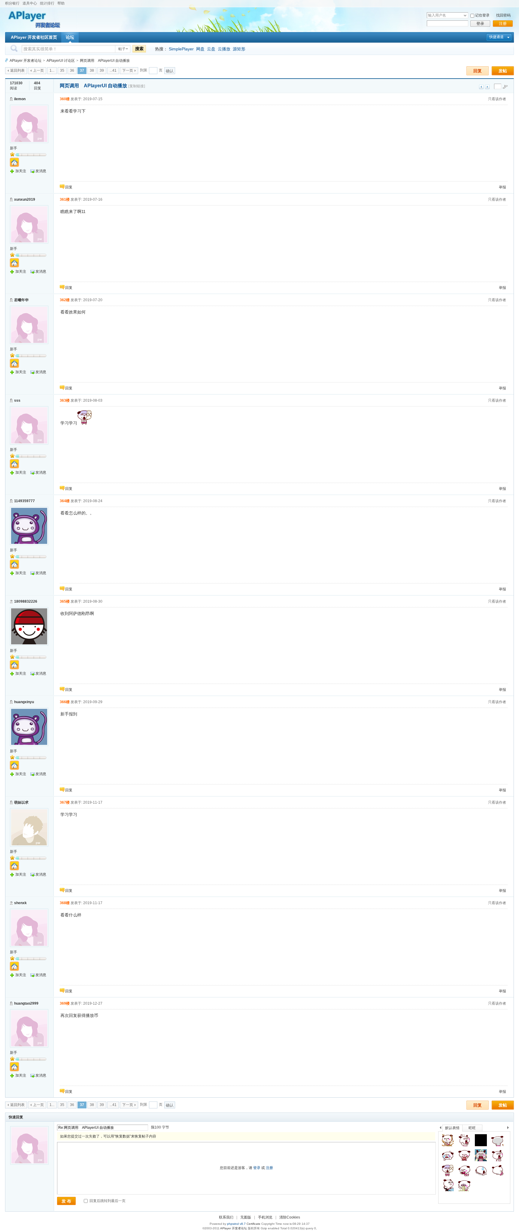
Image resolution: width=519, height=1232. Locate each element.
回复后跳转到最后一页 (107, 1201)
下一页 (127, 70)
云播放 (224, 48)
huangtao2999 (26, 1003)
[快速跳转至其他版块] (6, 60)
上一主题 (481, 87)
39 (102, 70)
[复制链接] (136, 86)
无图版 (245, 1217)
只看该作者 (497, 99)
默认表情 (452, 1128)
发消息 (40, 171)
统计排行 (47, 3)
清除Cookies (289, 1217)
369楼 (65, 1003)
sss (17, 400)
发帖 (503, 70)
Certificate (253, 1223)
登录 (480, 23)
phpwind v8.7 (236, 1223)
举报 (502, 187)
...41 (113, 70)
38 (92, 70)
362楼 (65, 300)
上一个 (440, 1128)
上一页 (38, 70)
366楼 (65, 702)
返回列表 (17, 70)
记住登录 (482, 15)
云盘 (211, 48)
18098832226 (25, 601)
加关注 (20, 171)
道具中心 (30, 3)
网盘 (200, 48)
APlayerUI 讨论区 (61, 60)
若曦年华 (21, 300)
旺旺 (472, 1128)
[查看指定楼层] (505, 86)
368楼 (65, 903)
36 (72, 70)
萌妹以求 (21, 802)
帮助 (61, 3)
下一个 (509, 1128)
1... (52, 70)
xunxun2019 (24, 199)
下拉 (465, 15)
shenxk (20, 903)
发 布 (66, 1201)
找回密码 (503, 15)
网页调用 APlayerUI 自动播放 (105, 60)
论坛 (70, 37)
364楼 (65, 501)
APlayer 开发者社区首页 (34, 37)
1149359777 (24, 501)
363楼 (65, 400)
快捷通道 (496, 37)
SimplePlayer (181, 48)
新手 (13, 148)
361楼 (65, 199)
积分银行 (12, 3)
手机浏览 (265, 1217)
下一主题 (487, 87)
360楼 (65, 99)
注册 (503, 23)
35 (62, 70)
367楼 (65, 802)
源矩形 (239, 48)
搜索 (139, 48)
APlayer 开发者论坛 (25, 60)
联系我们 (226, 1217)
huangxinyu (24, 702)
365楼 (65, 601)
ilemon (20, 99)
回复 (477, 70)
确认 (170, 71)
